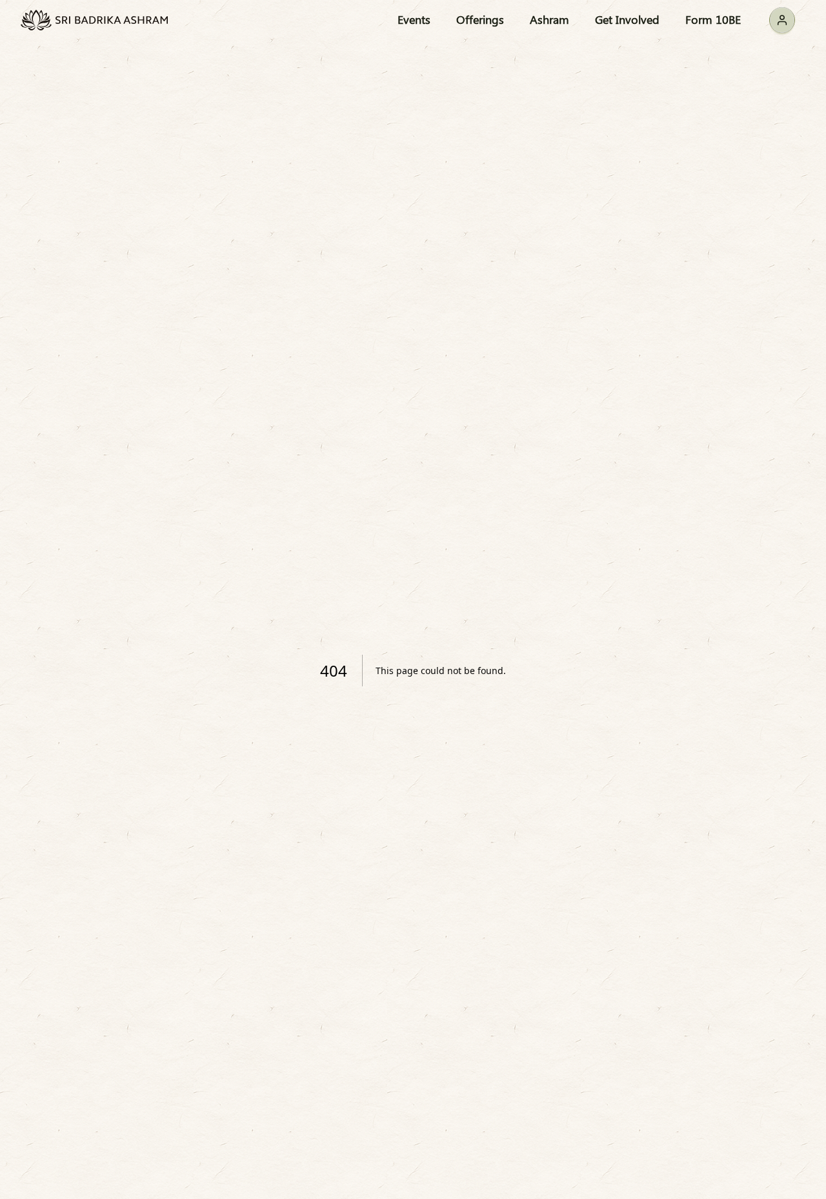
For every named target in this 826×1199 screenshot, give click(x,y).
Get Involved (627, 19)
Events (414, 19)
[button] (782, 20)
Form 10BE (713, 19)
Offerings (480, 19)
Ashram (549, 19)
